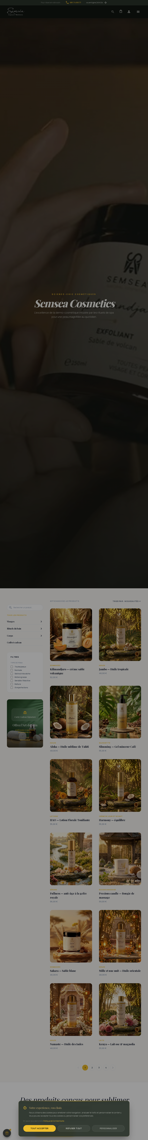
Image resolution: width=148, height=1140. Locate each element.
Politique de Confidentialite (53, 1121)
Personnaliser (108, 1128)
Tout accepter (39, 1128)
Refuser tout (74, 1128)
